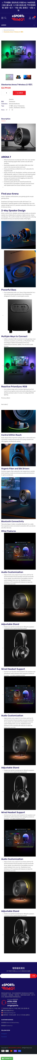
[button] (5, 18)
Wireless (23, 107)
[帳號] (30, 18)
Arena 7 (16, 106)
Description (5, 119)
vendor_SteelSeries (14, 107)
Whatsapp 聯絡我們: (12, 999)
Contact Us (8, 1058)
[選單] (2, 18)
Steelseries (12, 101)
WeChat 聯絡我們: (12, 1003)
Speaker (11, 99)
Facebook (4, 1036)
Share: (3, 109)
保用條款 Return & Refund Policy (10, 1022)
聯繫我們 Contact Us (6, 1025)
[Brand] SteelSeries (14, 103)
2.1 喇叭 (11, 106)
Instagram (4, 1033)
